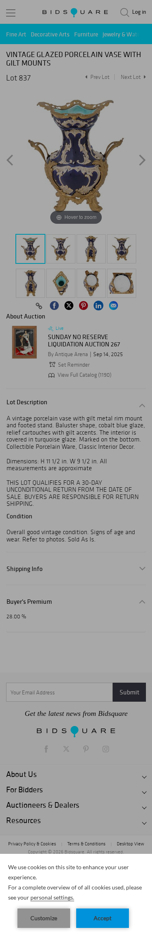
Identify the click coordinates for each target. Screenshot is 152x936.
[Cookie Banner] (76, 895)
